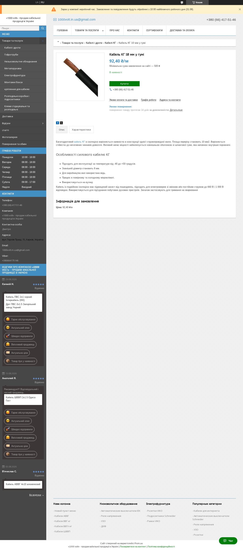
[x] (61, 123)
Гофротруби (11, 54)
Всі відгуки (35, 494)
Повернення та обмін (14, 144)
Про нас (115, 30)
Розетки (198, 534)
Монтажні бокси (13, 82)
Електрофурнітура (14, 75)
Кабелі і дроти (12, 47)
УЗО (103, 521)
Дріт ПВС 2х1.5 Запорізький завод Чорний (21, 306)
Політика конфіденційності (161, 546)
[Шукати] (42, 28)
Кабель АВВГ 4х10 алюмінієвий (23, 484)
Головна (62, 30)
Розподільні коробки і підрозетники (16, 97)
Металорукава (12, 68)
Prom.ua (138, 543)
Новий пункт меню (65, 510)
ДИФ (103, 526)
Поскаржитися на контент (133, 546)
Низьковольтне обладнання (20, 61)
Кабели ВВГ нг (62, 521)
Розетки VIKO (154, 510)
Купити (124, 83)
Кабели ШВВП (62, 531)
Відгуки (6, 123)
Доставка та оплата (182, 30)
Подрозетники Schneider (161, 516)
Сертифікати (154, 30)
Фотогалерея (9, 137)
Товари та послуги (12, 40)
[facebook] (57, 123)
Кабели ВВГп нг (63, 526)
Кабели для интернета (207, 510)
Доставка (7, 116)
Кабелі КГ (110, 42)
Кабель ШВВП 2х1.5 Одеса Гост (20, 399)
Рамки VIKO (153, 521)
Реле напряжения (111, 516)
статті (5, 130)
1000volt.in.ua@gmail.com (16, 250)
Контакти (133, 30)
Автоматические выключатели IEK (120, 510)
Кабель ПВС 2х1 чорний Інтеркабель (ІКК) (19, 298)
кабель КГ (79, 141)
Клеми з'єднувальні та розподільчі (17, 108)
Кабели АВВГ (62, 516)
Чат (231, 540)
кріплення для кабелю (17, 89)
